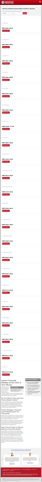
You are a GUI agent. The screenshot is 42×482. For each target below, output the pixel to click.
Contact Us (34, 469)
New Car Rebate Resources (16, 469)
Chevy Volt (16, 439)
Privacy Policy (5, 470)
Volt (15, 436)
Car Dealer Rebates (6, 469)
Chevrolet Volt (20, 436)
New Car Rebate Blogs (26, 469)
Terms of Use (11, 470)
